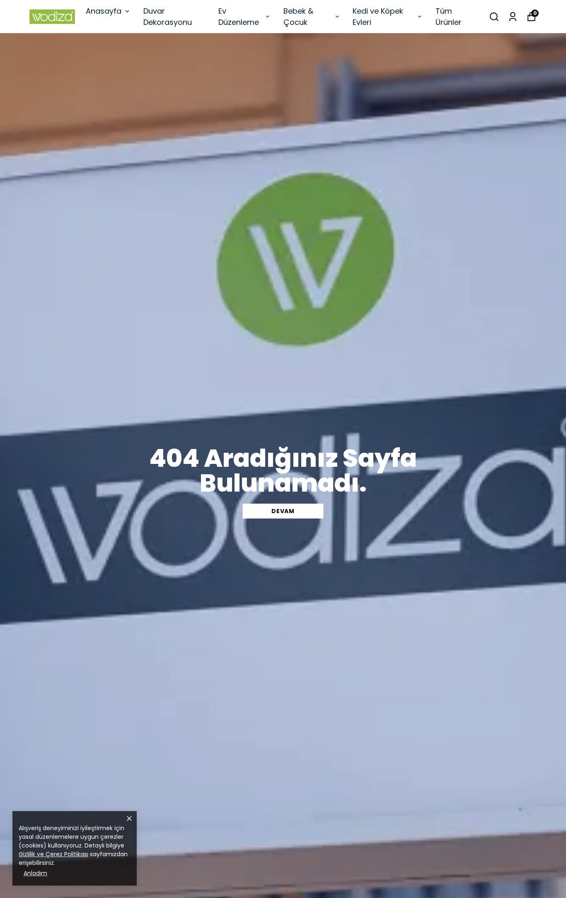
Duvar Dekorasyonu (167, 16)
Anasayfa (103, 11)
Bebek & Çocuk (298, 16)
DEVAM (283, 511)
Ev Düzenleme (238, 16)
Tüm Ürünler (448, 16)
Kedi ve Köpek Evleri (378, 16)
